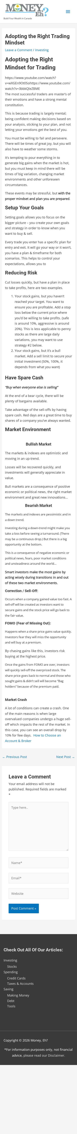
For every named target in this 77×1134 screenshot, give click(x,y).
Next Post (65, 757)
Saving (8, 989)
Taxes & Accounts (20, 983)
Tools (11, 1006)
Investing (42, 50)
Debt (10, 1001)
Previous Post (14, 757)
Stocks (12, 966)
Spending (11, 972)
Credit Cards (16, 978)
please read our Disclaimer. (44, 1055)
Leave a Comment (18, 50)
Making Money (18, 995)
